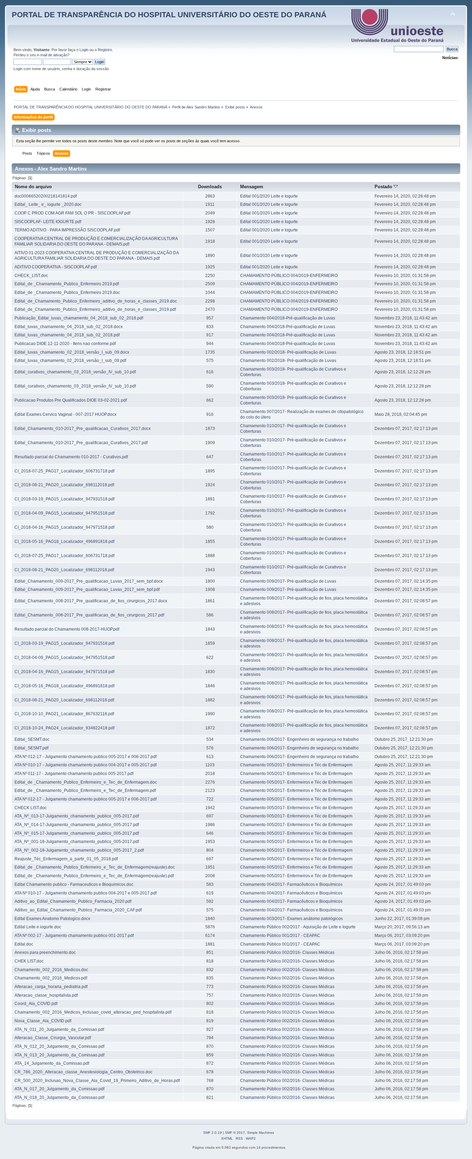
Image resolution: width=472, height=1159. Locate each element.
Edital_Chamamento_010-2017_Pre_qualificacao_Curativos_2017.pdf (81, 442)
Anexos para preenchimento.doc (45, 952)
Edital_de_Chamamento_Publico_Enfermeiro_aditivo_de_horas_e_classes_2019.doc (96, 301)
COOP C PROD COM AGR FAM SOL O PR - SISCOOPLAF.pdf (72, 213)
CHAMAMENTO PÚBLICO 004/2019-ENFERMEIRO (289, 275)
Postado (384, 186)
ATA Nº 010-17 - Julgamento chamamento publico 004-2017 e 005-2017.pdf (86, 765)
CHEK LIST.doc (29, 961)
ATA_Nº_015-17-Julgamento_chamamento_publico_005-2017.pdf (77, 833)
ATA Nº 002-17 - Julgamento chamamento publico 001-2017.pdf (74, 935)
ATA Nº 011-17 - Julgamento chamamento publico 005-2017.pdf (74, 773)
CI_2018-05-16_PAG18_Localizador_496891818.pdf (64, 541)
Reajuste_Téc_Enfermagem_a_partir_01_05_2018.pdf (66, 858)
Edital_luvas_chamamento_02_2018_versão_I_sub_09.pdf (70, 360)
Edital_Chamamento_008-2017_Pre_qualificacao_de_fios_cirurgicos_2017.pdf (89, 615)
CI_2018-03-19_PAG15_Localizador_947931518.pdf (64, 499)
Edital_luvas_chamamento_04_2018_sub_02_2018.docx (69, 326)
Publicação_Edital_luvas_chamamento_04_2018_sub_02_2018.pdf (79, 318)
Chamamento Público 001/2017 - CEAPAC (280, 935)
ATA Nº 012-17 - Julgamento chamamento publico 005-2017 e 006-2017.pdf (86, 756)
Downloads (210, 186)
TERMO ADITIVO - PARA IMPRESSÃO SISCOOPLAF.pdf (67, 230)
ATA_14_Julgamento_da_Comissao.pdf (52, 1063)
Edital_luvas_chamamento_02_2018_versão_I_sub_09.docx (72, 352)
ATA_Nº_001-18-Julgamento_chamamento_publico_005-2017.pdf (77, 841)
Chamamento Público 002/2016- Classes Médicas (287, 952)
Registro (105, 50)
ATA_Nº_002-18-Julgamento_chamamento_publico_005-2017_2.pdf (79, 850)
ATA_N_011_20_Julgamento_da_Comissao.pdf (59, 1029)
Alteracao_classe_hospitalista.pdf (46, 995)
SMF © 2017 (235, 1132)
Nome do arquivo (33, 186)
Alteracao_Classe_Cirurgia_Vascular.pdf (53, 1037)
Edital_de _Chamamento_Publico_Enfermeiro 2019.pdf (67, 283)
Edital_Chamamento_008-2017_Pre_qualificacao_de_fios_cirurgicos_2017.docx (91, 600)
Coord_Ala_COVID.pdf (36, 1003)
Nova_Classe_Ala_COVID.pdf (43, 1020)
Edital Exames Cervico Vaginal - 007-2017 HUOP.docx (65, 414)
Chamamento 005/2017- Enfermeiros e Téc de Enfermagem (296, 765)
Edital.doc (24, 944)
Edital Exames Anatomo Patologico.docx (52, 918)
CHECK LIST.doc (31, 807)
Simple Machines (260, 1132)
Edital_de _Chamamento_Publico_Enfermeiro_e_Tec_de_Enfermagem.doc (86, 782)
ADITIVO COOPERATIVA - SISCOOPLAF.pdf (56, 267)
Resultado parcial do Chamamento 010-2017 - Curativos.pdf (71, 456)
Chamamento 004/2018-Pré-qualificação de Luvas (287, 318)
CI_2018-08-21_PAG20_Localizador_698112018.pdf (64, 484)
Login (83, 50)
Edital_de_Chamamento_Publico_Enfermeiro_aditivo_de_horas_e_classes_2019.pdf (95, 309)
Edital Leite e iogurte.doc (38, 927)
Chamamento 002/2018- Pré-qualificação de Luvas (288, 352)
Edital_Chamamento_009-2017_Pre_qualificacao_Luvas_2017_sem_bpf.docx (89, 581)
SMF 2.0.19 (212, 1132)
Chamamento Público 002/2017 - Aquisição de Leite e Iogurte (298, 927)
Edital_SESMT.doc (32, 739)
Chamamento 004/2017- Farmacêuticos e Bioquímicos (291, 884)
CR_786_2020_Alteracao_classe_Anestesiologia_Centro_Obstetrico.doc (83, 1072)
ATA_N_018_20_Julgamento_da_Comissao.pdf (59, 1097)
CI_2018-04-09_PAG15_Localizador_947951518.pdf (64, 513)
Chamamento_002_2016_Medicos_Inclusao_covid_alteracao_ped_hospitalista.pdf (93, 1012)
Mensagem (251, 186)
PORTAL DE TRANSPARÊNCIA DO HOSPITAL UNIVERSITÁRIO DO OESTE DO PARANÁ (169, 14)
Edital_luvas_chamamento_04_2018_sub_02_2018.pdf (67, 335)
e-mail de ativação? (53, 55)
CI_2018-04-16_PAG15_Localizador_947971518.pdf (64, 527)
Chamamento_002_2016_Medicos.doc (51, 969)
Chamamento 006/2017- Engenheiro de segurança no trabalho (299, 739)
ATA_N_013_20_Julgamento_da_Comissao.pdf (59, 1055)
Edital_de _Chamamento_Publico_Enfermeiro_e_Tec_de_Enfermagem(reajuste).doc (95, 867)
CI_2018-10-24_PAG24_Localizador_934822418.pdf (64, 728)
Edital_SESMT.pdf (31, 748)
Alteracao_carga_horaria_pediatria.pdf (51, 986)
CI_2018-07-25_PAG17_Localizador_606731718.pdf (64, 471)
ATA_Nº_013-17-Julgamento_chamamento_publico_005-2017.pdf (77, 816)
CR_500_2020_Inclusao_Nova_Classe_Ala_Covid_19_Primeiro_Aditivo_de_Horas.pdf (97, 1080)
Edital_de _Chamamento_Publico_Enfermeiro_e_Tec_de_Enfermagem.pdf (85, 790)
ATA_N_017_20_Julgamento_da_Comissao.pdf (59, 1088)
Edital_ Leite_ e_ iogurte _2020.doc (48, 204)
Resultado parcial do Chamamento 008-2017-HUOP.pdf (67, 629)
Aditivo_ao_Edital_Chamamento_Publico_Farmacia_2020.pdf (73, 901)
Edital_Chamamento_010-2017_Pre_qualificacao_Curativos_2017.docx (83, 428)
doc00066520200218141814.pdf (46, 196)
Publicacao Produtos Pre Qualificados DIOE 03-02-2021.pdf (71, 400)
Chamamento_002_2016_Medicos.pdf (51, 978)
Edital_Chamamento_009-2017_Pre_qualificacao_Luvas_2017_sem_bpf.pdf (87, 589)
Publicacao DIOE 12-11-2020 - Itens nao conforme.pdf (65, 343)
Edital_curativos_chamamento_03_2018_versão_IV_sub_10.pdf (75, 372)
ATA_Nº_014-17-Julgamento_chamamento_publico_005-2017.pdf (77, 824)
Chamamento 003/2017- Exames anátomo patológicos (291, 918)
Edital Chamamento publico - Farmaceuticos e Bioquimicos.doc (74, 884)
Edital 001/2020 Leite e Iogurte (269, 196)
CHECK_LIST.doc (31, 275)
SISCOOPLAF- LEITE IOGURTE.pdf (48, 221)
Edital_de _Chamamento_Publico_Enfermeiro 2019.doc (67, 292)
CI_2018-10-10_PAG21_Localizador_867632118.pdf (64, 713)
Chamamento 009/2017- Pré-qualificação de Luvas (288, 581)
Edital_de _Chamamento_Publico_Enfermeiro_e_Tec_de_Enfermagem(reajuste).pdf (94, 875)
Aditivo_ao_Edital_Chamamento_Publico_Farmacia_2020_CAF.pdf (78, 910)
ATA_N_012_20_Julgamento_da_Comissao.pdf (59, 1046)
